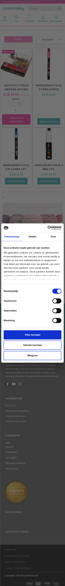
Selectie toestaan (32, 345)
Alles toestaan (32, 334)
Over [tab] (53, 236)
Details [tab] (32, 236)
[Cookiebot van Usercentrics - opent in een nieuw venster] (47, 228)
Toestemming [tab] (11, 236)
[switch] (56, 300)
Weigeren (32, 355)
